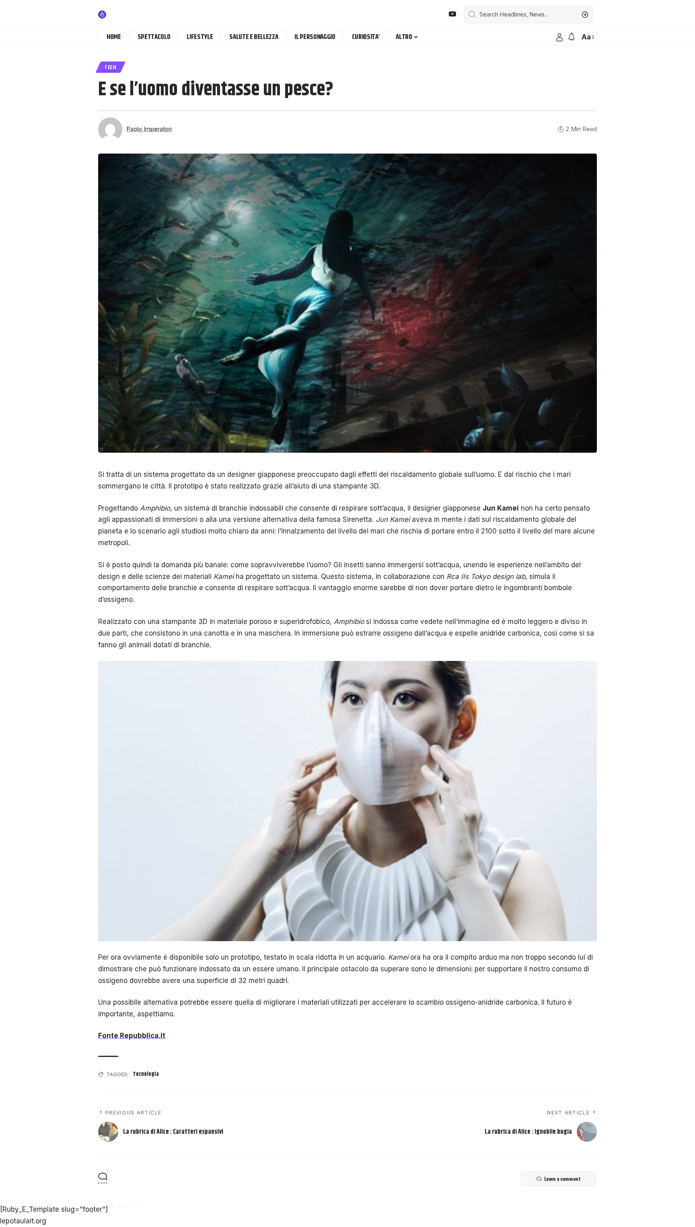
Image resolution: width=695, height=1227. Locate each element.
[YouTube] (452, 14)
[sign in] (559, 37)
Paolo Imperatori (149, 129)
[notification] (572, 37)
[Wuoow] (121, 14)
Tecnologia (146, 1074)
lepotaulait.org (23, 1221)
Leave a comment (562, 1178)
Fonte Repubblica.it (131, 1036)
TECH (111, 67)
